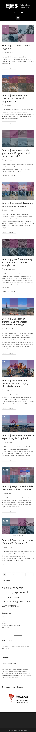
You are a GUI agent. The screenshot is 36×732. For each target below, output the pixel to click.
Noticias (4, 623)
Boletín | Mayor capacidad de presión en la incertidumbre (17, 488)
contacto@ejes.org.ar (11, 663)
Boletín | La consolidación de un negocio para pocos (17, 204)
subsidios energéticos (13, 601)
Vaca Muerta (9, 606)
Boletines (4, 617)
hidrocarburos (10, 597)
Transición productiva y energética (11, 625)
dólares (6, 588)
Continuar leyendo (9, 68)
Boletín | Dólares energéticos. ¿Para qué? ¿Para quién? (18, 542)
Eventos (4, 619)
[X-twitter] (18, 12)
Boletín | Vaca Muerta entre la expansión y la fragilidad (18, 437)
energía (24, 592)
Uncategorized (5, 627)
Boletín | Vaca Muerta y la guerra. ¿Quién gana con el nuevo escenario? (16, 153)
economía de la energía (8, 593)
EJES (17, 592)
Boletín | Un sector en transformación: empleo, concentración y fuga (15, 321)
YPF (18, 606)
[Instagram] (14, 12)
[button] (18, 18)
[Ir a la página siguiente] (31, 574)
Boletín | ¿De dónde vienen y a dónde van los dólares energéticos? (17, 262)
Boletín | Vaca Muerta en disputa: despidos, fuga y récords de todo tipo (15, 383)
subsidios (22, 597)
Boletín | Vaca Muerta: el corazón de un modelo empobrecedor (15, 98)
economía (17, 588)
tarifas (27, 601)
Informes (4, 621)
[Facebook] (22, 12)
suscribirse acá (5, 648)
